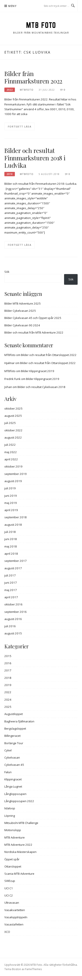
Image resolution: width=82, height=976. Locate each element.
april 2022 (11, 459)
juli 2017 (10, 575)
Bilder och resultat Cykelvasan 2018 (41, 387)
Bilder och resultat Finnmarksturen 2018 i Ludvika (34, 157)
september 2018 (15, 517)
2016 (7, 663)
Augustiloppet (13, 714)
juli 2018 (10, 532)
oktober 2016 (13, 604)
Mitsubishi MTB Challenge (21, 823)
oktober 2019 (13, 466)
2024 (7, 700)
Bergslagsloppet (15, 728)
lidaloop (9, 808)
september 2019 (15, 474)
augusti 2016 (13, 619)
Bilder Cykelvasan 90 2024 (22, 325)
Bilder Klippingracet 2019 (37, 371)
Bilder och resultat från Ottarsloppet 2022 (49, 355)
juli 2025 (10, 423)
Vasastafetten (13, 924)
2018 (10, 174)
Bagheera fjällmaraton (19, 721)
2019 (7, 685)
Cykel (8, 750)
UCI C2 (8, 895)
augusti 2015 (13, 633)
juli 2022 (10, 445)
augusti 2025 (13, 416)
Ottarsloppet (12, 866)
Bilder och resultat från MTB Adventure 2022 (33, 332)
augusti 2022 (13, 437)
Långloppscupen (15, 794)
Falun (8, 772)
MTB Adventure (14, 837)
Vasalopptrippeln (15, 917)
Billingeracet (12, 736)
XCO (7, 932)
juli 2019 (10, 488)
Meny (12, 6)
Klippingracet (13, 779)
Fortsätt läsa (19, 126)
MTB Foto (41, 25)
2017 (7, 670)
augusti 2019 (13, 481)
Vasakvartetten (14, 910)
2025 (7, 707)
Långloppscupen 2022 (19, 801)
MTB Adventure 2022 (18, 845)
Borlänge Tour (13, 743)
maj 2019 (10, 503)
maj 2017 (10, 590)
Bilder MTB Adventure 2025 (22, 303)
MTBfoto (10, 355)
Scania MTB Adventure (19, 874)
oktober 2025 (13, 408)
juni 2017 (10, 583)
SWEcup (9, 881)
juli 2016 (10, 626)
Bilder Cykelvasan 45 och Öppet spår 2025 (32, 318)
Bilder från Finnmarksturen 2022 (33, 77)
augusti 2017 (13, 568)
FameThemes (33, 969)
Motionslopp (12, 830)
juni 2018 (10, 539)
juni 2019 (10, 496)
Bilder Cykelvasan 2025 (20, 311)
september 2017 (15, 561)
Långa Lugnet (13, 786)
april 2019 (11, 510)
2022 (10, 89)
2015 (7, 656)
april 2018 (11, 554)
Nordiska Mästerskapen (20, 852)
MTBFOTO (26, 89)
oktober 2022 (13, 430)
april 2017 (11, 597)
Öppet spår (11, 859)
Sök (6, 272)
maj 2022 (10, 452)
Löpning (9, 816)
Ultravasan (11, 903)
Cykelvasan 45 (14, 765)
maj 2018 (10, 546)
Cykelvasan (12, 757)
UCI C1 (8, 888)
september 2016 (15, 612)
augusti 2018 (13, 525)
